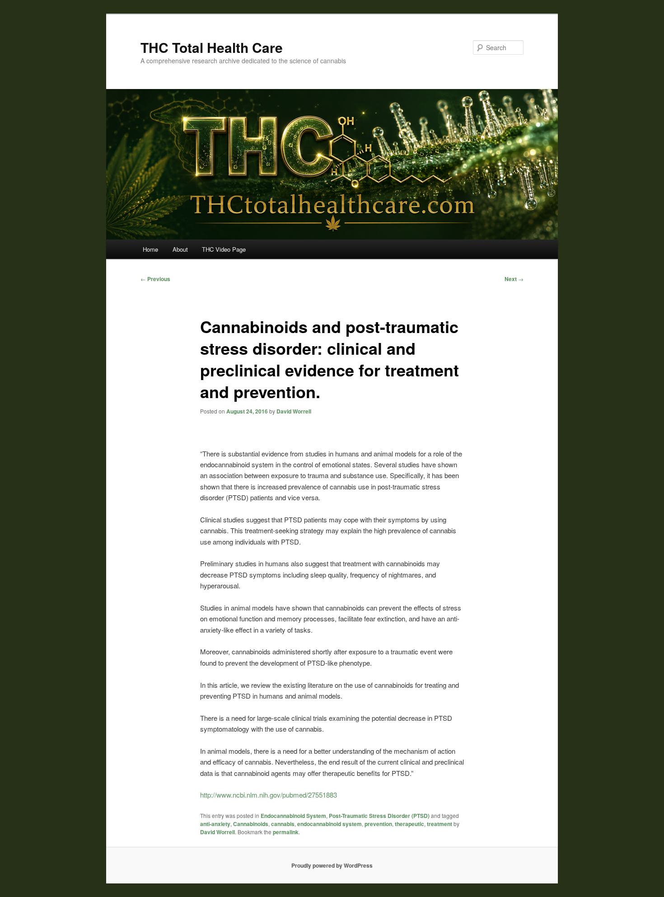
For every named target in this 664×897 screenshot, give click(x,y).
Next (514, 279)
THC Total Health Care (211, 47)
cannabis (283, 824)
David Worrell (293, 411)
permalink (286, 832)
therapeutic (409, 824)
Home (150, 249)
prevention (378, 824)
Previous (155, 279)
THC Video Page (224, 249)
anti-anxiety (215, 824)
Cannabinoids (250, 824)
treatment (439, 824)
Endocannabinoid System (293, 816)
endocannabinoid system (329, 824)
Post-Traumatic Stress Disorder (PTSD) (379, 816)
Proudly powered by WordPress (332, 865)
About (180, 249)
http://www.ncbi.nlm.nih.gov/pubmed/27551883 (268, 794)
